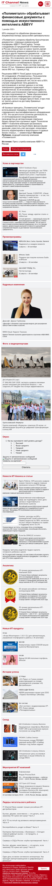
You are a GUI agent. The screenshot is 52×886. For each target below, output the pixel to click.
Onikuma (42, 751)
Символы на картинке (12, 461)
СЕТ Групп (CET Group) (27, 783)
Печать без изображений (21, 149)
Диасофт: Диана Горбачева (14, 321)
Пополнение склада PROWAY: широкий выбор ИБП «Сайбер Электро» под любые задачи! (31, 742)
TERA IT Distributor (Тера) (28, 168)
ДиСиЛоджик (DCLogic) (11, 380)
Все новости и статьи (10, 154)
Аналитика (8, 565)
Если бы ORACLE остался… (30, 535)
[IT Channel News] (15, 6)
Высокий (19, 443)
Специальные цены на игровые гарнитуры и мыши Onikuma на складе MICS (32, 756)
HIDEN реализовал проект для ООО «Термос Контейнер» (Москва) (34, 694)
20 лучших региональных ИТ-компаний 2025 (31, 571)
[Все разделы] (47, 6)
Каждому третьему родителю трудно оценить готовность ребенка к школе (21, 551)
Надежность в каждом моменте (32, 244)
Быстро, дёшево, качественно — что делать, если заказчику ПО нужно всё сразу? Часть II (23, 846)
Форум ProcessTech (27, 775)
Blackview (42, 724)
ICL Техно (22, 211)
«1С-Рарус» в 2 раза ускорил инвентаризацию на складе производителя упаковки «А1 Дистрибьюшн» (31, 682)
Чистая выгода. (25, 271)
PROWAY (22, 737)
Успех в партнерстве (13, 163)
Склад (6, 720)
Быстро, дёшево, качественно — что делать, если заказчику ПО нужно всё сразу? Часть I (23, 815)
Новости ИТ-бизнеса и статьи (18, 476)
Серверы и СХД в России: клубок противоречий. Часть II (26, 852)
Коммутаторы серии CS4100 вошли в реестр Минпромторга (33, 646)
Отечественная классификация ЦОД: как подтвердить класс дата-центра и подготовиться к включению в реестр (33, 501)
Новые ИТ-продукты (13, 628)
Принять (44, 869)
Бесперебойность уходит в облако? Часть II (21, 827)
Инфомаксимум (24, 772)
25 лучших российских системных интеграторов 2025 (33, 590)
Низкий (19, 453)
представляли (8, 202)
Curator (21, 190)
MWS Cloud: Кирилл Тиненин (15, 332)
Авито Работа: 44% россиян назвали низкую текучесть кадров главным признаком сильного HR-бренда (34, 483)
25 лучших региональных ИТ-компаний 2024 (31, 608)
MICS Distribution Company (28, 724)
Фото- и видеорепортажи (15, 344)
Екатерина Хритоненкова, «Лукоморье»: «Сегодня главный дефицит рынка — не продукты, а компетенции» (23, 834)
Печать (5, 149)
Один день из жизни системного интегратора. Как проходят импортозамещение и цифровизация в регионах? (23, 859)
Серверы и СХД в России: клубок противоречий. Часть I (25, 841)
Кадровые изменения (13, 285)
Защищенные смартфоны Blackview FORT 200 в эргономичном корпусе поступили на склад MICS (34, 729)
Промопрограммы (12, 237)
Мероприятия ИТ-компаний (16, 767)
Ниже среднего (22, 450)
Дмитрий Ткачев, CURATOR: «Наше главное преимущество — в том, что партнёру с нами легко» (34, 195)
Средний (19, 448)
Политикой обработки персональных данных (16, 872)
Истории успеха (11, 672)
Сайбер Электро (32, 737)
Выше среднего (22, 446)
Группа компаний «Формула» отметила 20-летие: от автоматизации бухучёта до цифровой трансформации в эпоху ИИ (25, 427)
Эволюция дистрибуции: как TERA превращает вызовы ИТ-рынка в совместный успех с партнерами (33, 173)
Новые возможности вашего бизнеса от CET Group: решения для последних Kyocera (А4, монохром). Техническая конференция (34, 789)
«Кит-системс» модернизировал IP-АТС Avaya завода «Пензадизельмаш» (33, 708)
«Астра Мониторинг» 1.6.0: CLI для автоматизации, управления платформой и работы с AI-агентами (24, 637)
